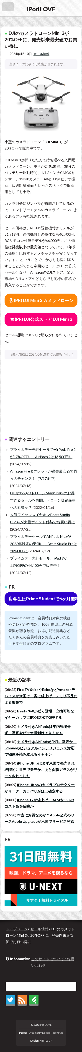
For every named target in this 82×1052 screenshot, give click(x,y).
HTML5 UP (46, 1040)
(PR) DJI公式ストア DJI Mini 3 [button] (43, 319)
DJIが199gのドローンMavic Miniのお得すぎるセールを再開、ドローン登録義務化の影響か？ (43, 500)
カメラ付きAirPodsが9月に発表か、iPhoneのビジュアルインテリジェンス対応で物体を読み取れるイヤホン (41, 747)
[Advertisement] (41, 400)
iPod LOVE (45, 1024)
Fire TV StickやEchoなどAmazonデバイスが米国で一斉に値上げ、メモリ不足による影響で (41, 695)
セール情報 (41, 54)
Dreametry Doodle (40, 1032)
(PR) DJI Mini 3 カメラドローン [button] (43, 300)
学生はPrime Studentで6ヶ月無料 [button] (44, 598)
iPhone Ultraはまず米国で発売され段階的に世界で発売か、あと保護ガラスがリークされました (41, 769)
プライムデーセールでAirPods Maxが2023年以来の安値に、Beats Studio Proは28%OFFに (43, 543)
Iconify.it (58, 1032)
